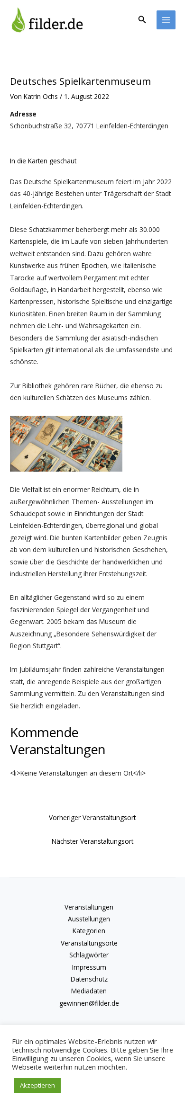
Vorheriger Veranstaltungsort (92, 817)
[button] (142, 20)
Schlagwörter (89, 954)
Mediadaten (89, 990)
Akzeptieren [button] (37, 1085)
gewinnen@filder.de (89, 1003)
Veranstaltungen (89, 906)
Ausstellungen (89, 918)
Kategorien (89, 930)
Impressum (89, 967)
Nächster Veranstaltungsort (92, 841)
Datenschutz (89, 978)
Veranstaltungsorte (89, 942)
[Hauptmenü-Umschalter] (166, 20)
